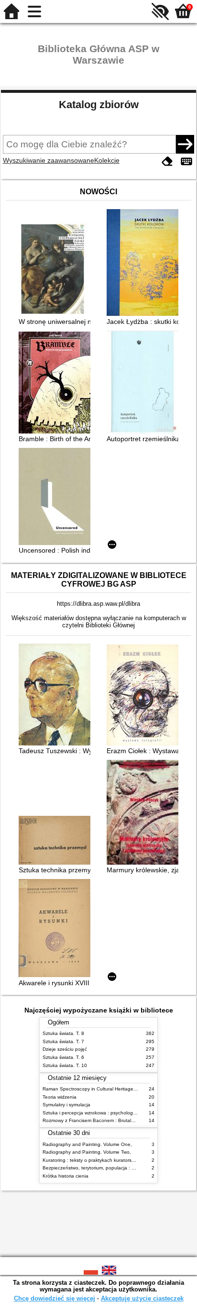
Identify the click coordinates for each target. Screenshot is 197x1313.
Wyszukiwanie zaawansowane (48, 160)
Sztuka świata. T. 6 (63, 1057)
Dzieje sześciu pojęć (65, 1049)
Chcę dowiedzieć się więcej (54, 1298)
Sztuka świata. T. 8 (63, 1033)
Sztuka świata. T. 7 (63, 1041)
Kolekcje (107, 160)
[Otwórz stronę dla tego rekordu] (57, 270)
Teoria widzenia (60, 1097)
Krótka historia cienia (65, 1176)
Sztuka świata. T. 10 (65, 1065)
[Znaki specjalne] (186, 161)
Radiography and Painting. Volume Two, (87, 1152)
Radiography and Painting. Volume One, (87, 1144)
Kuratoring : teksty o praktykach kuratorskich (91, 1160)
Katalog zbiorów (99, 105)
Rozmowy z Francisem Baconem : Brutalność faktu (98, 1120)
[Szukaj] (185, 144)
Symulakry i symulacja (66, 1104)
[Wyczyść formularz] (167, 161)
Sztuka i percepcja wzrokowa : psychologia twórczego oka (106, 1112)
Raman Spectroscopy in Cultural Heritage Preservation (103, 1088)
